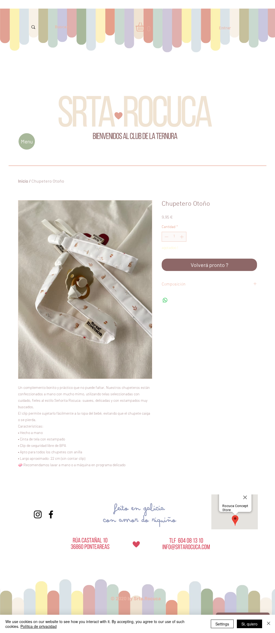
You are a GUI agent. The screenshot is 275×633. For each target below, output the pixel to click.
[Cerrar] (268, 624)
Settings (222, 624)
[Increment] (182, 236)
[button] (145, 26)
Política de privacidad (38, 626)
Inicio (23, 180)
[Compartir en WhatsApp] (165, 300)
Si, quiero (249, 624)
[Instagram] (37, 514)
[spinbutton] (174, 236)
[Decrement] (165, 236)
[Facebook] (51, 514)
